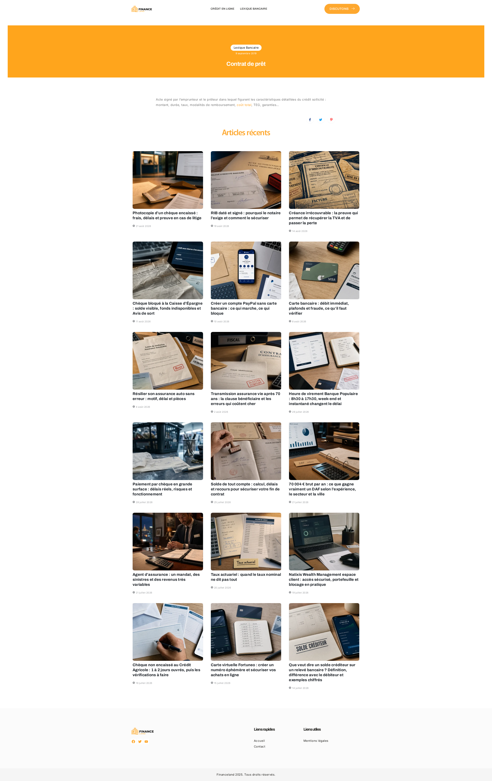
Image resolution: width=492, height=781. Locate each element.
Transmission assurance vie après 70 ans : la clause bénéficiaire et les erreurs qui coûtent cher (245, 399)
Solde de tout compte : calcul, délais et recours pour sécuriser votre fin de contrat (245, 489)
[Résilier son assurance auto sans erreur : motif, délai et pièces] (168, 361)
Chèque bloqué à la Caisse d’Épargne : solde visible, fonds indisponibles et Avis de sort (168, 308)
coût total (244, 105)
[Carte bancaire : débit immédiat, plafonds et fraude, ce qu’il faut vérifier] (324, 270)
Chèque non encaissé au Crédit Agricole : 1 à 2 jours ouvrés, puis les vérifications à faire (166, 670)
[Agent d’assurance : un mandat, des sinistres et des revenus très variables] (168, 541)
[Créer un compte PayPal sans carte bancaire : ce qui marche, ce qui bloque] (246, 270)
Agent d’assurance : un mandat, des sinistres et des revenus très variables (166, 579)
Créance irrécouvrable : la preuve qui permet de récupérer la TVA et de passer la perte (323, 218)
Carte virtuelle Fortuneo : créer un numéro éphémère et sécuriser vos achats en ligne (243, 670)
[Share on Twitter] (321, 119)
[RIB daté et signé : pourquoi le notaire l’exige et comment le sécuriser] (246, 180)
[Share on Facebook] (310, 119)
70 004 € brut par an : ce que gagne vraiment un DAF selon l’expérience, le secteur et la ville (322, 489)
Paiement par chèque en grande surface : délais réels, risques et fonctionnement (162, 489)
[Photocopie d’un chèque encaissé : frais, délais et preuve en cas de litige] (168, 180)
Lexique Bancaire (253, 8)
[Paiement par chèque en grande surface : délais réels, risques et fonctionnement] (168, 451)
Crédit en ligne (222, 8)
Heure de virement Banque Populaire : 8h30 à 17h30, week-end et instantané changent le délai (323, 399)
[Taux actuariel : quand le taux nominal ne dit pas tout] (246, 541)
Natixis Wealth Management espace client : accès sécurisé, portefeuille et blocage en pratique (323, 579)
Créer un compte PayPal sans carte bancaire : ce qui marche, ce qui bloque (244, 308)
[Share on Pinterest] (331, 119)
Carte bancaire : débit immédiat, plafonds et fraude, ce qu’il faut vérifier (319, 308)
